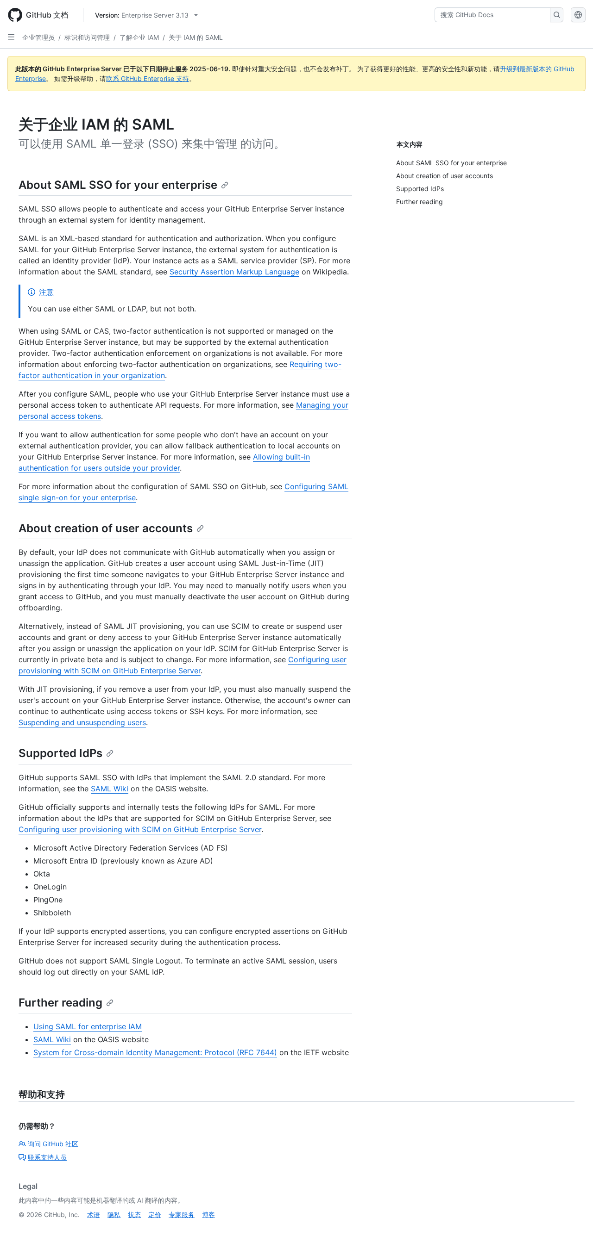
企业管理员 (38, 37)
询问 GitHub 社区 (53, 1144)
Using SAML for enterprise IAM (87, 1026)
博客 (208, 1214)
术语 (93, 1214)
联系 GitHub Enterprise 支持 (147, 78)
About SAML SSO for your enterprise (118, 185)
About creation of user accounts (106, 528)
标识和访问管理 (87, 37)
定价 (154, 1214)
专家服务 (182, 1214)
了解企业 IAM (139, 37)
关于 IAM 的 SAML (196, 37)
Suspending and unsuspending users (82, 722)
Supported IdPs (60, 753)
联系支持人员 (47, 1157)
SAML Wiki (109, 788)
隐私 (113, 1214)
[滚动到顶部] (572, 1228)
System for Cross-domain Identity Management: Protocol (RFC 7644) (155, 1052)
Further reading (60, 1002)
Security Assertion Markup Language (234, 271)
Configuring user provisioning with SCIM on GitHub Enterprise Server (140, 829)
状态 (134, 1214)
